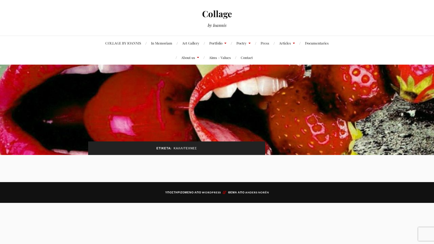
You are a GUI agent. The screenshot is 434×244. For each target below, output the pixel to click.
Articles (285, 43)
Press (265, 43)
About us (188, 57)
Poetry (241, 43)
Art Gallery (190, 43)
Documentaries (317, 43)
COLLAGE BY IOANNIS (123, 43)
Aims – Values (220, 57)
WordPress (211, 192)
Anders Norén (257, 192)
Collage (217, 13)
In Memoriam (161, 43)
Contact (247, 57)
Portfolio (215, 43)
